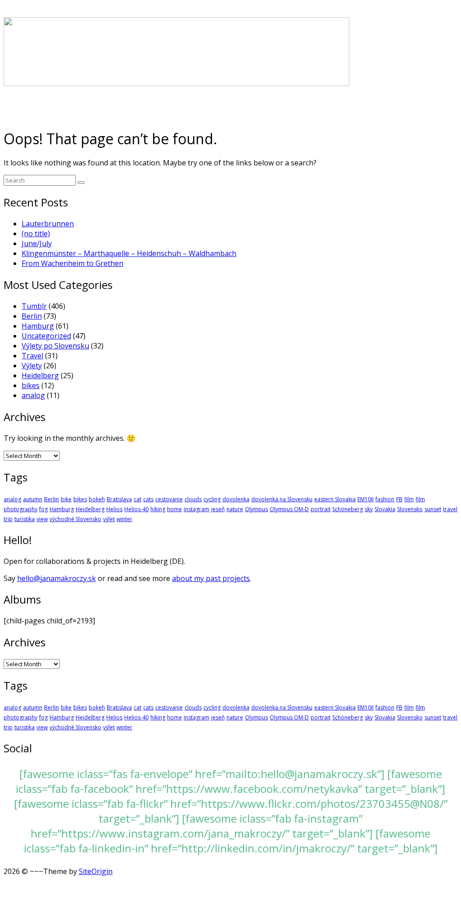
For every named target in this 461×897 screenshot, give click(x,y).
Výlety (32, 366)
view (42, 519)
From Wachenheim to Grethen (72, 263)
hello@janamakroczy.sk (56, 578)
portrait (320, 509)
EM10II (365, 499)
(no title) (36, 233)
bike (66, 499)
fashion (384, 499)
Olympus (256, 509)
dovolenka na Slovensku (281, 499)
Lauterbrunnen (48, 224)
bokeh (97, 499)
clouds (193, 499)
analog (33, 395)
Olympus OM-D (289, 509)
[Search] (81, 182)
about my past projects (211, 578)
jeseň (218, 509)
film (409, 499)
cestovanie (169, 499)
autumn (32, 499)
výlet (109, 519)
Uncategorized (46, 336)
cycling (212, 499)
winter (124, 519)
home (174, 509)
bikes (31, 385)
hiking (157, 509)
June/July (37, 243)
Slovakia (385, 509)
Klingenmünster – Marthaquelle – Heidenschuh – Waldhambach (129, 253)
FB (399, 499)
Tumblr (34, 306)
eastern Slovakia (335, 499)
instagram (196, 509)
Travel (32, 356)
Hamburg (38, 326)
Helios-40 (136, 509)
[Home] (176, 83)
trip (8, 519)
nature (234, 509)
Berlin (32, 316)
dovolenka (235, 499)
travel (450, 509)
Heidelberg (40, 375)
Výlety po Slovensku (55, 346)
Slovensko (410, 509)
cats (148, 499)
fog (43, 509)
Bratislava (119, 499)
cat (137, 499)
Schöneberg (347, 509)
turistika (24, 519)
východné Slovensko (75, 519)
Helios (114, 509)
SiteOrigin (96, 871)
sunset (433, 509)
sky (369, 509)
